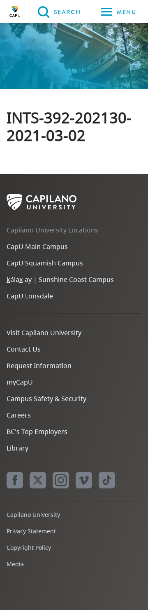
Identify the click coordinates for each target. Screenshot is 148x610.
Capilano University (14, 11)
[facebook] (15, 480)
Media (15, 564)
